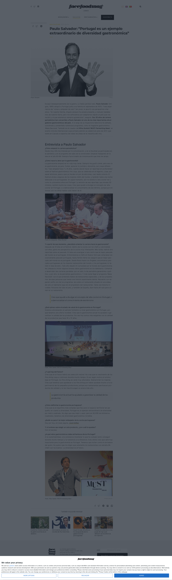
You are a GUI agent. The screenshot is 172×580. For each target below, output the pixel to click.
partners (12, 565)
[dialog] (86, 568)
